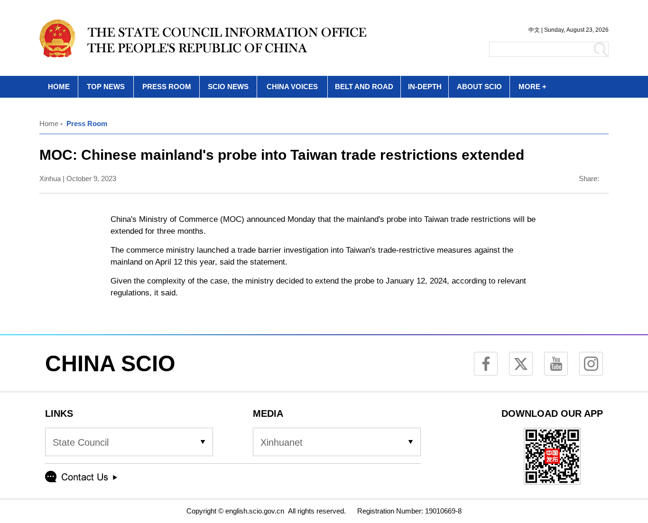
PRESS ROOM (166, 87)
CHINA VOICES (292, 87)
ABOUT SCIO (479, 87)
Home (48, 123)
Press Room (86, 123)
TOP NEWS (106, 87)
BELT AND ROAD (364, 87)
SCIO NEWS (228, 87)
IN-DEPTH (425, 87)
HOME (59, 87)
